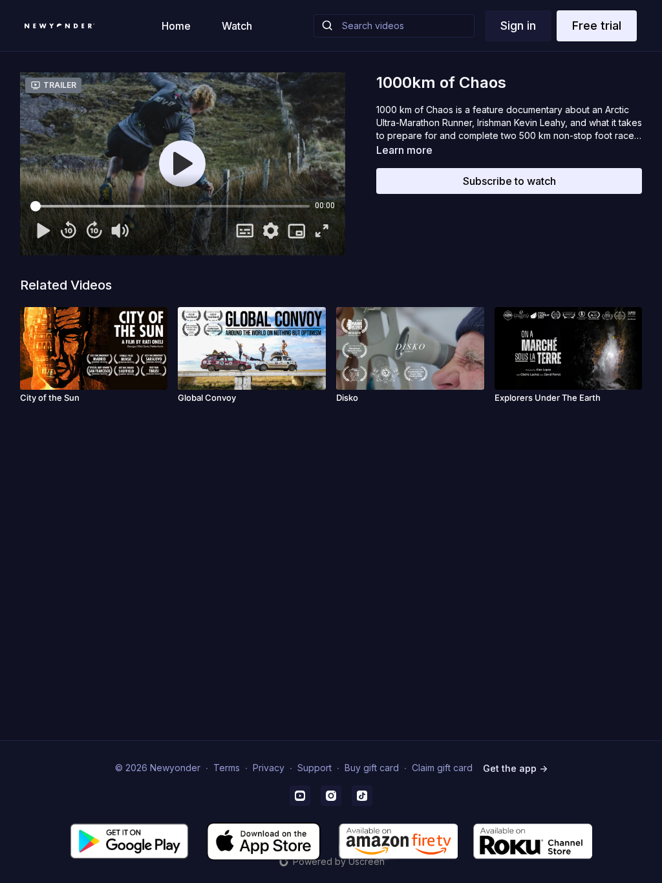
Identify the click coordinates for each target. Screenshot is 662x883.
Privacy (268, 767)
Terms (226, 767)
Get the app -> (515, 768)
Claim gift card (442, 767)
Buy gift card (372, 767)
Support (314, 767)
